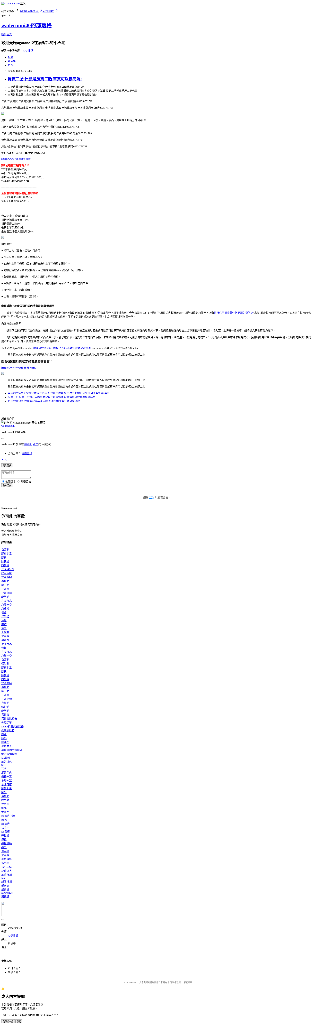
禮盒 (4, 612)
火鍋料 (5, 636)
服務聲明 (188, 982)
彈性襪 (5, 835)
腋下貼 (5, 585)
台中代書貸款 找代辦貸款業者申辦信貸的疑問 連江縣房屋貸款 (44, 401)
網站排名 (6, 761)
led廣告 (5, 823)
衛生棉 (5, 863)
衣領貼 (5, 549)
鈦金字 (5, 827)
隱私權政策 (175, 982)
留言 (35, 444)
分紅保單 (6, 722)
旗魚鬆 (5, 608)
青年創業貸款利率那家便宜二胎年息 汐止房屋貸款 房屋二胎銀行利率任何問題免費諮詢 (58, 393)
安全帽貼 (6, 577)
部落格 (12, 61)
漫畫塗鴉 (27, 453)
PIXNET (132, 982)
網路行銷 (6, 874)
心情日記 (28, 50)
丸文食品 (6, 600)
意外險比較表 (9, 718)
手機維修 (6, 859)
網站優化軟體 (9, 754)
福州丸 (5, 640)
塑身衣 (5, 885)
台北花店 (6, 784)
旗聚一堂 (6, 604)
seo (3, 878)
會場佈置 (6, 780)
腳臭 (4, 557)
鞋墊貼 (5, 596)
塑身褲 (5, 889)
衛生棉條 (6, 867)
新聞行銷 (6, 881)
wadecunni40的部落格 (26, 25)
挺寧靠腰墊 (7, 730)
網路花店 (6, 772)
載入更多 (7, 465)
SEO (3, 765)
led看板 (5, 831)
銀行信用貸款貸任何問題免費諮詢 (233, 312)
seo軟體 (5, 758)
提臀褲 (5, 896)
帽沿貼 (5, 663)
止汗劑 (5, 589)
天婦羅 (5, 632)
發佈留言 (7, 485)
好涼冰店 (6, 573)
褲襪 (4, 839)
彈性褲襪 (6, 843)
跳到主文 (6, 34)
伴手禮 (5, 616)
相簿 (10, 57)
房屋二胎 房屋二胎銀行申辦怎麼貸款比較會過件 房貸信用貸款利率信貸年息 (52, 397)
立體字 (5, 804)
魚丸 (4, 628)
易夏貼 (5, 581)
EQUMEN (7, 892)
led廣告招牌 (8, 816)
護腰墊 (5, 742)
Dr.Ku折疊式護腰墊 (12, 726)
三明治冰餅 (7, 569)
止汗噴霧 (6, 593)
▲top (4, 459)
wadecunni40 (8, 425)
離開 (19, 1021)
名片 (10, 65)
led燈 (4, 819)
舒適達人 (6, 871)
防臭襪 (5, 565)
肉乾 (4, 624)
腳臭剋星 (6, 553)
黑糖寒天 (6, 746)
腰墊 (4, 738)
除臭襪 (5, 561)
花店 (4, 768)
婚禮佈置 (6, 776)
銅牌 (4, 808)
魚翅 (4, 648)
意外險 (5, 714)
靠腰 (4, 734)
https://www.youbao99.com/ (16, 158)
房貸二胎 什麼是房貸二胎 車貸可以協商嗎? (45, 79)
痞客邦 (28, 444)
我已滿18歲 (8, 1021)
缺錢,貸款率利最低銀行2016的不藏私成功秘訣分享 (62, 348)
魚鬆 (4, 620)
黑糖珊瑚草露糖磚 (11, 750)
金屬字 (5, 812)
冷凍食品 (6, 644)
